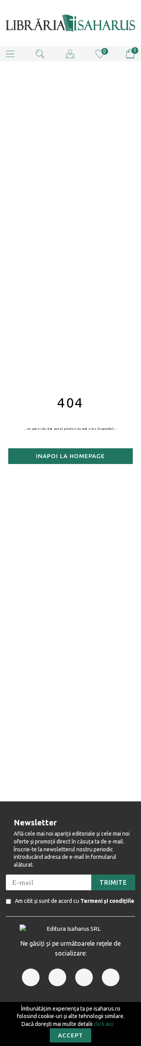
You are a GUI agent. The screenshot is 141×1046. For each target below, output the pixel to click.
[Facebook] (31, 977)
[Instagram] (57, 977)
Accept (70, 1035)
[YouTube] (110, 977)
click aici (104, 1024)
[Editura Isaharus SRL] (70, 23)
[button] (10, 53)
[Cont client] (70, 53)
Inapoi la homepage (70, 456)
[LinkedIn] (84, 977)
